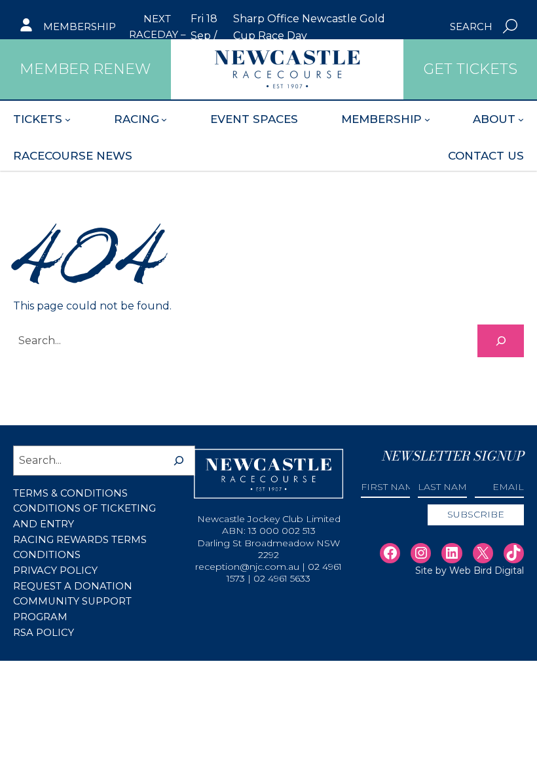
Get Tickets (470, 69)
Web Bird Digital (486, 570)
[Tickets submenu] (68, 119)
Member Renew (85, 69)
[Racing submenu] (164, 119)
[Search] (500, 341)
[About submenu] (521, 119)
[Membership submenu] (427, 119)
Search (471, 27)
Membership (79, 27)
